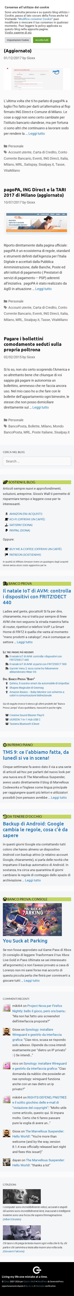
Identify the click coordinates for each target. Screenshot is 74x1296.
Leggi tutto (36, 133)
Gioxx (6, 1281)
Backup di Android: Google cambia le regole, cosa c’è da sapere (35, 829)
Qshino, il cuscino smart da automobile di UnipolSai (39, 683)
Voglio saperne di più (18, 32)
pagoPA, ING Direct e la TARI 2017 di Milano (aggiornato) (35, 192)
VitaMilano (12, 170)
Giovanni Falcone (14, 1251)
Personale (16, 146)
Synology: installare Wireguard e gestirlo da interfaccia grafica (37, 1035)
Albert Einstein (12, 1219)
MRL (19, 164)
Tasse (60, 164)
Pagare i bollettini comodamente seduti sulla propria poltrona (32, 344)
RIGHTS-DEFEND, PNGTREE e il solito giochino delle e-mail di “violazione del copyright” (39, 1102)
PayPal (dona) (19, 530)
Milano (9, 164)
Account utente (19, 152)
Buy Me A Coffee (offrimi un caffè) (35, 549)
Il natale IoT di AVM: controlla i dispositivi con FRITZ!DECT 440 (37, 596)
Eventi (37, 158)
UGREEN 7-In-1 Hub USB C (24, 719)
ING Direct (51, 158)
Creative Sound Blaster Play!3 (26, 715)
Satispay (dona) (21, 525)
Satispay (30, 164)
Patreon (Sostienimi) (25, 554)
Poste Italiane (42, 432)
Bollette (34, 426)
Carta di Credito (45, 152)
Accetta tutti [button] (41, 40)
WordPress (42, 1281)
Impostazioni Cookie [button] (18, 40)
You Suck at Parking (25, 940)
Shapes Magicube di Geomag (26, 687)
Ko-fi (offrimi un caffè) (27, 519)
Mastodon (40, 1286)
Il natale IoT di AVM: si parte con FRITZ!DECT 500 (38, 664)
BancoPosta (17, 426)
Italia (64, 158)
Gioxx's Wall (29, 1281)
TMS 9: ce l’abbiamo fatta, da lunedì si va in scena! (36, 755)
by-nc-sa (30, 1286)
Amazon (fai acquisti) (26, 513)
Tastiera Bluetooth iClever (24, 723)
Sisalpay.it (46, 164)
